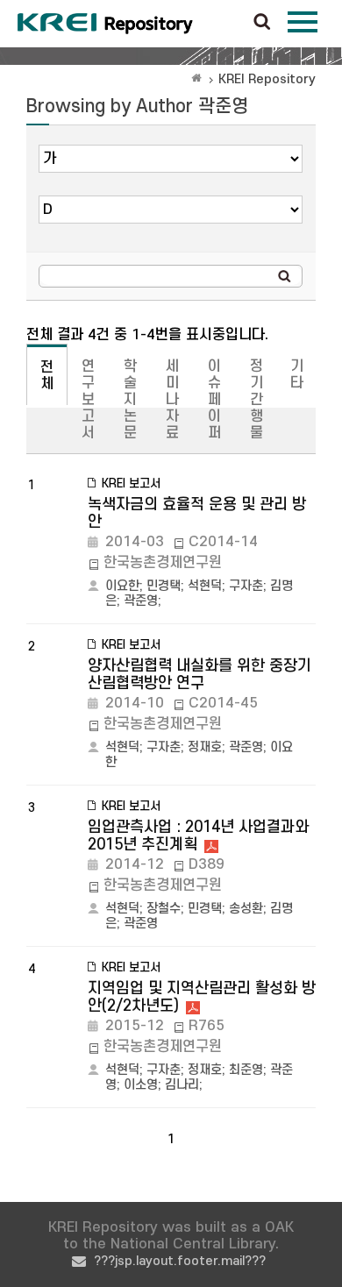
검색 (262, 22)
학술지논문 (130, 400)
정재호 (205, 747)
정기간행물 (256, 400)
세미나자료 (172, 400)
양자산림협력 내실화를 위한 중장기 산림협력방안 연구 (199, 675)
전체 (46, 375)
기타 (296, 375)
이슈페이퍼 (214, 400)
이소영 (141, 1084)
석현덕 (205, 586)
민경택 (163, 586)
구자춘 (246, 586)
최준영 (246, 1070)
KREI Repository (267, 79)
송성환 (246, 908)
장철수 (163, 908)
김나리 (182, 1084)
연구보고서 (88, 400)
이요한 (122, 586)
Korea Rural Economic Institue (105, 23)
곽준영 (141, 601)
